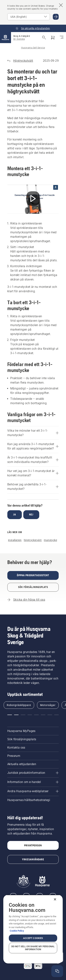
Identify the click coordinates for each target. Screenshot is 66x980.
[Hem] (5, 37)
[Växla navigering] (61, 37)
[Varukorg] (52, 37)
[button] (9, 715)
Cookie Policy (17, 930)
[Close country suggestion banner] (61, 5)
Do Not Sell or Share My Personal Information (33, 948)
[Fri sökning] (44, 37)
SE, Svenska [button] (19, 39)
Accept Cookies (33, 938)
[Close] (55, 899)
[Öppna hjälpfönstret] (57, 971)
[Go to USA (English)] (56, 17)
